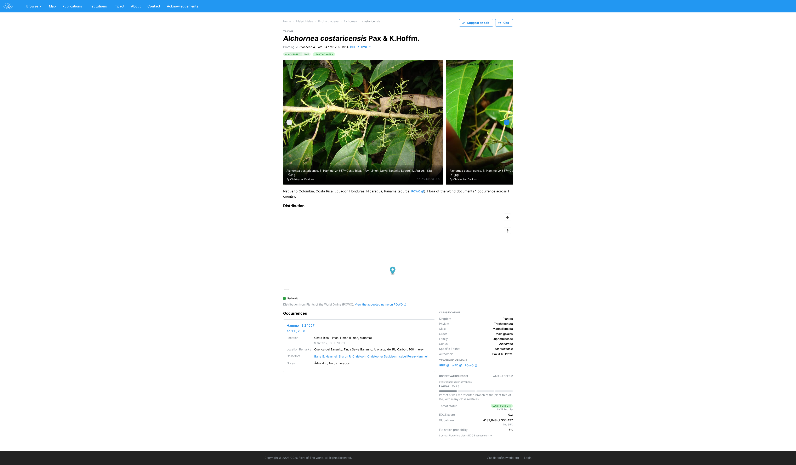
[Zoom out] (507, 224)
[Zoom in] (507, 217)
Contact (153, 6)
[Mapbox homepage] (286, 291)
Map (52, 6)
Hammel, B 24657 (300, 325)
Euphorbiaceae (328, 21)
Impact (119, 6)
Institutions (98, 6)
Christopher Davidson (302, 179)
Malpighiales (304, 21)
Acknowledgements (182, 6)
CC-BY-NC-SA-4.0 (428, 179)
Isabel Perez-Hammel (412, 356)
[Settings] (289, 122)
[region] (398, 253)
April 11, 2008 (296, 331)
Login (527, 457)
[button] (393, 271)
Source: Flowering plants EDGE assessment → (465, 435)
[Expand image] (436, 66)
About (136, 6)
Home (287, 21)
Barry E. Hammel (325, 356)
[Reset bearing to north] (507, 230)
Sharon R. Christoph (352, 356)
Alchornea (350, 21)
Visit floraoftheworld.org (503, 457)
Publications (72, 6)
